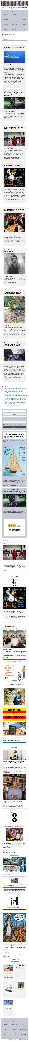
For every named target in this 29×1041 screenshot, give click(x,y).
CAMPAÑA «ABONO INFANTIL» (14, 661)
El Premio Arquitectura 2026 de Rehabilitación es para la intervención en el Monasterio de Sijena (16, 399)
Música (5, 16)
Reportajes (14, 24)
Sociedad (23, 14)
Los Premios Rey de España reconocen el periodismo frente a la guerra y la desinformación (16, 401)
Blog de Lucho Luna (9, 874)
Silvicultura (5, 19)
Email (4, 419)
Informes (14, 19)
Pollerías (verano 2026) (10, 390)
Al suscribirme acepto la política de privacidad (13, 424)
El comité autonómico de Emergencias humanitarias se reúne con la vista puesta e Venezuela (14, 628)
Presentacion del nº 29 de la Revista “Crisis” (14, 403)
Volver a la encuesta (14, 961)
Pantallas (23, 11)
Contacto (10, 1039)
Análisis (23, 29)
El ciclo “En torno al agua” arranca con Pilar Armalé (13, 441)
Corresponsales (23, 22)
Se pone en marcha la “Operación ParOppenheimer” (14, 209)
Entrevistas (5, 24)
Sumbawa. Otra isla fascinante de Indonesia (14, 48)
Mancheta (5, 29)
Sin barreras (23, 27)
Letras (23, 24)
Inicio (6, 11)
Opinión (23, 16)
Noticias (14, 14)
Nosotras (5, 27)
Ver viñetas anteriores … (15, 855)
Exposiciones (5, 14)
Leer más (5, 620)
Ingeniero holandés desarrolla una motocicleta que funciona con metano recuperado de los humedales (14, 93)
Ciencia (5, 22)
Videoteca (14, 27)
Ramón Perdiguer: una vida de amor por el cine (15, 388)
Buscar (14, 414)
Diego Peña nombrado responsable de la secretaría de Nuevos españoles (14, 392)
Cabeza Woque (8, 984)
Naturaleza (14, 11)
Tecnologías (23, 19)
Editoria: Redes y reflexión (12, 165)
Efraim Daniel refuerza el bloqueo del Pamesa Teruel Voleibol (14, 128)
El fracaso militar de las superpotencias (13, 405)
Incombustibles (14, 29)
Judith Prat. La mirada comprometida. (10, 250)
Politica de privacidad (23, 1039)
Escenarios (14, 16)
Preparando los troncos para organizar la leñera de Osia (12, 293)
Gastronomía (14, 22)
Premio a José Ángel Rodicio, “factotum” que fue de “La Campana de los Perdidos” (13, 344)
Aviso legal (15, 1039)
